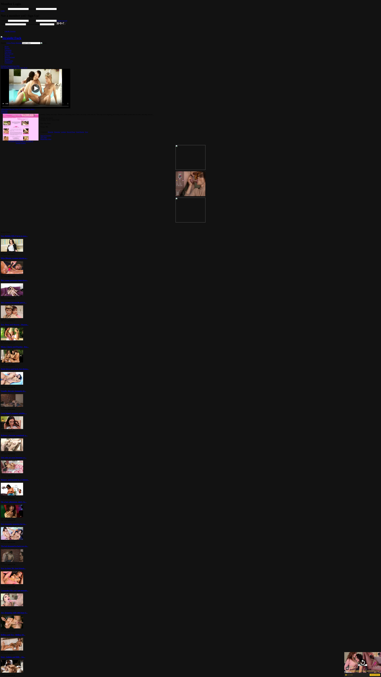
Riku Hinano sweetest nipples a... (14, 258)
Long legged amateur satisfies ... (14, 413)
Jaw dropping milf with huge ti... (14, 613)
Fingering (57, 132)
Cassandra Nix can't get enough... (14, 590)
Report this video (45, 139)
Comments (4, 113)
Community (8, 62)
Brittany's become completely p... (14, 435)
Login (3, 11)
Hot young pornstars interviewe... (14, 280)
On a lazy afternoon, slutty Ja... (13, 502)
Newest (7, 48)
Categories (8, 50)
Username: (4, 9)
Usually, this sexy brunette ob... (13, 391)
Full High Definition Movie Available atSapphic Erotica (20, 142)
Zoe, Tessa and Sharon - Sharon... (14, 325)
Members (19, 43)
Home (7, 46)
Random (7, 59)
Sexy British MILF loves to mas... (14, 236)
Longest (7, 55)
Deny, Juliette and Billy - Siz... (13, 657)
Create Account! (62, 21)
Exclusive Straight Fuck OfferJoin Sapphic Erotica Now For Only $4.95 (14, 67)
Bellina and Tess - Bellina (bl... (13, 635)
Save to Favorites (45, 135)
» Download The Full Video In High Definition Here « (18, 109)
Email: (3, 24)
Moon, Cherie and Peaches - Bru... (15, 347)
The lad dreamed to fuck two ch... (14, 546)
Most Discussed (10, 57)
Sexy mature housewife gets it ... (14, 302)
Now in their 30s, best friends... (13, 568)
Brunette (50, 132)
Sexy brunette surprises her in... (13, 524)
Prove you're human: (32, 24)
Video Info (4, 111)
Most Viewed (9, 54)
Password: (32, 9)
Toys (86, 132)
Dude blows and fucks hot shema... (15, 369)
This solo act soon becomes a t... (13, 458)
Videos (8, 43)
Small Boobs (80, 132)
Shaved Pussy (71, 132)
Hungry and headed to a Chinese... (15, 480)
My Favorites (9, 61)
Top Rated (8, 52)
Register (10, 31)
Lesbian (63, 132)
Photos (13, 43)
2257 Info (43, 137)
